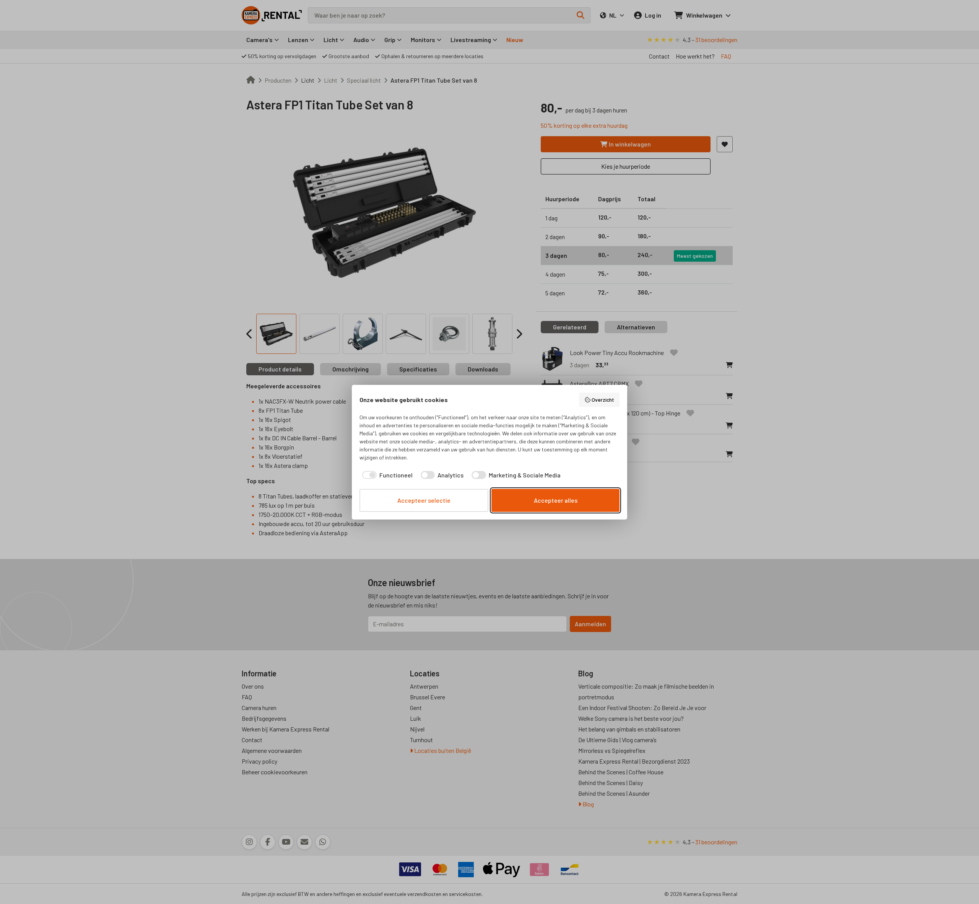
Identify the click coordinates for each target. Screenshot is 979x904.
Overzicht (603, 399)
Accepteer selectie (423, 500)
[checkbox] (386, 475)
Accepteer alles (555, 500)
